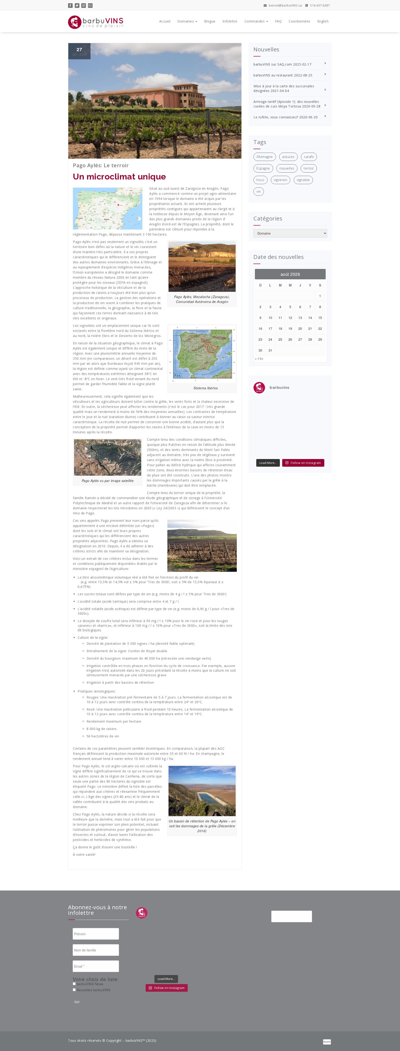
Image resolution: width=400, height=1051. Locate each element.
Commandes (255, 21)
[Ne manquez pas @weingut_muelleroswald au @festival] (261, 415)
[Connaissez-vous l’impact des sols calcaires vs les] (318, 403)
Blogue (210, 21)
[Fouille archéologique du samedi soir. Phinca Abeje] (318, 415)
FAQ (278, 21)
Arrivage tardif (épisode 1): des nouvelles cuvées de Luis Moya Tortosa (286, 103)
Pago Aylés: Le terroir (101, 165)
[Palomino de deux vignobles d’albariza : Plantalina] (280, 450)
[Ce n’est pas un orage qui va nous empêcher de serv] (318, 450)
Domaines (186, 21)
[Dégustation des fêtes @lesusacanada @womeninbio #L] (280, 438)
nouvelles (286, 168)
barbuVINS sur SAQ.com (272, 64)
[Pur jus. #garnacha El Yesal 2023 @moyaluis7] (299, 427)
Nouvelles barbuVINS (93, 990)
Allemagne (264, 156)
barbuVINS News (89, 984)
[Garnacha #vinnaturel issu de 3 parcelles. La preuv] (280, 427)
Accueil (165, 21)
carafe (309, 156)
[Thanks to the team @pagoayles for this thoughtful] (261, 450)
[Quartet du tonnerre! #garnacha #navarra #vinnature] (261, 427)
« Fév (259, 358)
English (323, 21)
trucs (260, 180)
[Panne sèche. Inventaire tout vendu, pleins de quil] (318, 438)
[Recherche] (323, 917)
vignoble (303, 180)
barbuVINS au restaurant (273, 75)
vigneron (280, 180)
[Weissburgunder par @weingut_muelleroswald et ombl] (280, 415)
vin (258, 191)
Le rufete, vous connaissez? (275, 117)
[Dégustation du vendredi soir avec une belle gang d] (299, 450)
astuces (288, 156)
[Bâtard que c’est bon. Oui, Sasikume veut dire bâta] (261, 403)
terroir (309, 168)
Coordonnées (299, 21)
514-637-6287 (319, 5)
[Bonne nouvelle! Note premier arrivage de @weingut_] (299, 415)
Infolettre (230, 21)
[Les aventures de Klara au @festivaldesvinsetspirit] (299, 403)
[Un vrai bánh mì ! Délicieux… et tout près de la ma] (299, 438)
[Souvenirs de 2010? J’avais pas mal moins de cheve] (280, 403)
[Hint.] (261, 438)
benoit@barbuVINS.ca (285, 5)
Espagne (263, 168)
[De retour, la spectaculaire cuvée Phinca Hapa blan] (318, 427)
